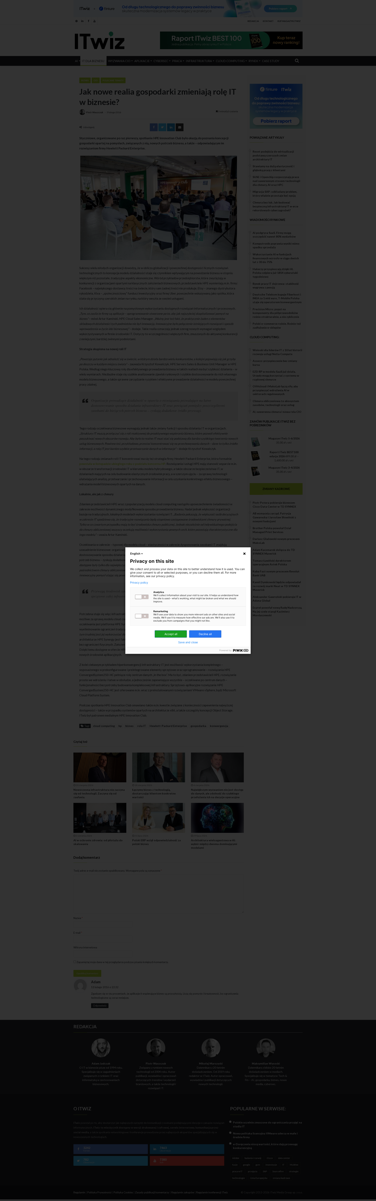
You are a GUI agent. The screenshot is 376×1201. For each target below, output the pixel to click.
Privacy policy (139, 582)
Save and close (188, 642)
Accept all (170, 634)
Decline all (205, 634)
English (135, 553)
